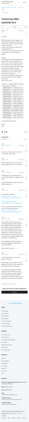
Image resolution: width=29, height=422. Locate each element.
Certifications (4, 363)
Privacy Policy (13, 413)
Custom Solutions (5, 323)
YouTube (23, 418)
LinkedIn (14, 418)
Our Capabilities (5, 361)
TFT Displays (4, 311)
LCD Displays (4, 313)
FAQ (2, 373)
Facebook (3, 418)
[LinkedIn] (6, 132)
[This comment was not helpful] (26, 149)
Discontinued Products (6, 326)
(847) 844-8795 (9, 387)
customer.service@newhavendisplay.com (11, 399)
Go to (14, 303)
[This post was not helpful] (26, 35)
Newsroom (4, 371)
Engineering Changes (6, 344)
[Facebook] (2, 132)
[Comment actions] (26, 151)
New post (14, 292)
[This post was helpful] (26, 31)
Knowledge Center (5, 349)
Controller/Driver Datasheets (8, 339)
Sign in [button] (24, 2)
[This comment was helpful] (26, 144)
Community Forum (6, 334)
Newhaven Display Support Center (8, 7)
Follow (14, 26)
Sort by (25, 139)
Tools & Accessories (6, 321)
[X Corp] (4, 132)
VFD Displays (4, 318)
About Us (3, 358)
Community (20, 7)
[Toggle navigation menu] (19, 3)
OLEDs (3, 9)
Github (18, 418)
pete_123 (7, 218)
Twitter (9, 418)
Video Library (4, 347)
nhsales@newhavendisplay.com (9, 394)
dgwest (7, 254)
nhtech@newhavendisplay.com (9, 404)
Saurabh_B (8, 145)
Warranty (3, 368)
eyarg (6, 30)
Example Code (5, 337)
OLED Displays (5, 316)
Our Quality (4, 366)
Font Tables (4, 342)
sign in (6, 283)
